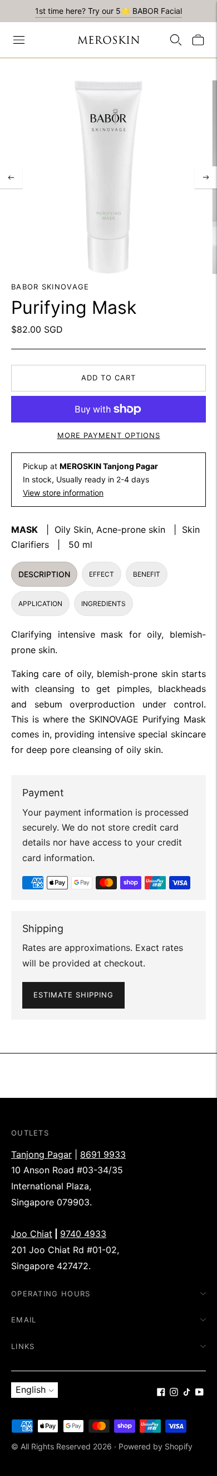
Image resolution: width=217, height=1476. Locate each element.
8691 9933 (103, 1154)
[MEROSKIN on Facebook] (161, 1392)
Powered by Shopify (156, 1446)
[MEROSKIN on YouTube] (199, 1392)
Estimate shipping (73, 994)
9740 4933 (83, 1233)
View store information (63, 492)
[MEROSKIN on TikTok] (187, 1392)
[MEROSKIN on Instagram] (174, 1392)
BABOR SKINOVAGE (50, 286)
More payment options (108, 435)
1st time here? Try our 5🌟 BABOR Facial (108, 11)
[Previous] (11, 177)
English (31, 1389)
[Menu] (19, 40)
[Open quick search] (176, 40)
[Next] (206, 177)
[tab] (44, 574)
